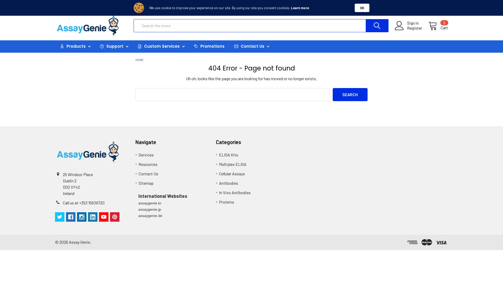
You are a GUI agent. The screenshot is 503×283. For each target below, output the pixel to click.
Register (414, 28)
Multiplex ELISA (233, 164)
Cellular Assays (232, 173)
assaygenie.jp (149, 209)
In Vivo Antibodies (235, 192)
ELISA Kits (228, 154)
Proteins (226, 201)
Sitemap (146, 183)
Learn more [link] (300, 8)
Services (146, 154)
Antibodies (228, 183)
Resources (148, 164)
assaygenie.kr (149, 203)
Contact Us (148, 173)
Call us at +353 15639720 (84, 202)
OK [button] (362, 8)
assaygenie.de (150, 216)
